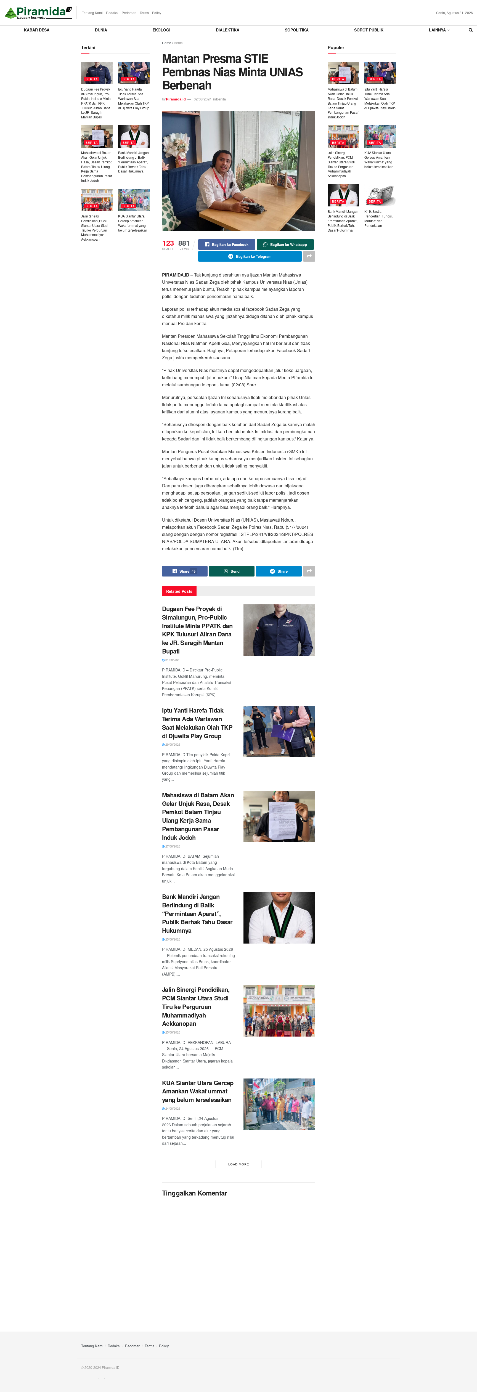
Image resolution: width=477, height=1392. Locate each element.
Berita (178, 42)
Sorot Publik (368, 30)
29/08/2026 (172, 744)
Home (166, 42)
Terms (144, 12)
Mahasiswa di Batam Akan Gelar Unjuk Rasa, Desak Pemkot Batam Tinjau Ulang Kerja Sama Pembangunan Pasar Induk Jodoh (198, 816)
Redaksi (112, 12)
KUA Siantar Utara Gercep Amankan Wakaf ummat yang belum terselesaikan (198, 1091)
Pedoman (129, 12)
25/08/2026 (172, 939)
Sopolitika (297, 30)
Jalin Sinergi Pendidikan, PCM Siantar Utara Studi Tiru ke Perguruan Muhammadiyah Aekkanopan (196, 1006)
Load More (238, 1164)
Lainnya (437, 30)
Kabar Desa (36, 30)
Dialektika (227, 30)
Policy (156, 12)
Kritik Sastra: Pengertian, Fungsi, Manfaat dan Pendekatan (378, 218)
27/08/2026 (172, 846)
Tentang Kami (92, 12)
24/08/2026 (172, 1108)
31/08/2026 (172, 660)
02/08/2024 (202, 99)
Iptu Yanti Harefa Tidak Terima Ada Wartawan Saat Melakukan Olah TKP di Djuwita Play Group (197, 723)
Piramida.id (176, 99)
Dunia (101, 30)
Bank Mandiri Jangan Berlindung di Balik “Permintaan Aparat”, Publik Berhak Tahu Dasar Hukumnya (197, 913)
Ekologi (161, 30)
